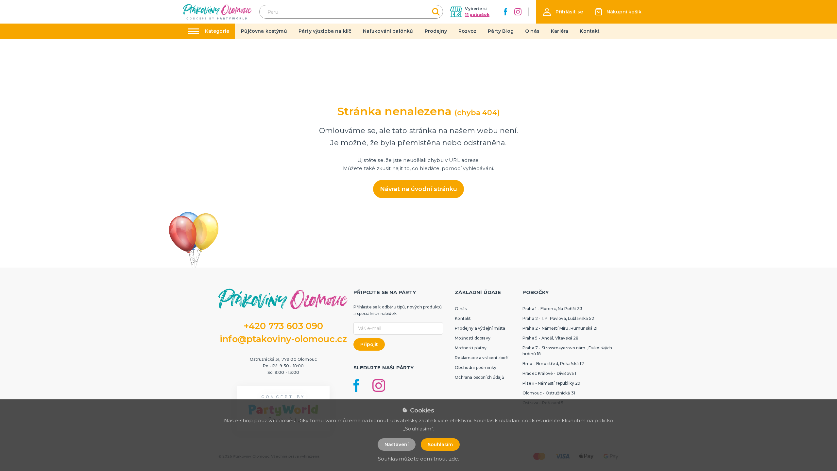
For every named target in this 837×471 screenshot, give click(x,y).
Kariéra (559, 31)
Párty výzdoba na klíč (325, 31)
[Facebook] (505, 11)
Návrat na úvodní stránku (418, 189)
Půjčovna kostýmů (264, 31)
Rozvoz (467, 31)
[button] (563, 12)
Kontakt (590, 31)
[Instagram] (517, 11)
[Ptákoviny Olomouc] (217, 11)
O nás (532, 31)
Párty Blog (501, 31)
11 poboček (477, 14)
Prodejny (436, 31)
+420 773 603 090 (283, 326)
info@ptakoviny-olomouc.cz (283, 339)
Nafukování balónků (388, 31)
